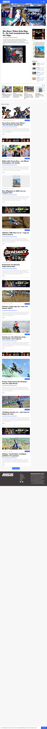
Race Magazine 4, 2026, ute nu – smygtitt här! (28, 96)
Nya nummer (9, 188)
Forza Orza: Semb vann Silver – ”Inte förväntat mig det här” (14, 124)
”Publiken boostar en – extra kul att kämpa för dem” (15, 413)
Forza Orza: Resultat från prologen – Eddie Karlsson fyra (6, 96)
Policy (21, 480)
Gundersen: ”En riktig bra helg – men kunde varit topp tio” (14, 338)
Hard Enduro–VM (11, 120)
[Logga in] (38, 1)
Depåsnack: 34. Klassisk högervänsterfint (11, 265)
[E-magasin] (41, 1)
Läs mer (3, 134)
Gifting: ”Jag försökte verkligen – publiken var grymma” (14, 455)
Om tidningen (22, 477)
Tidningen (12, 188)
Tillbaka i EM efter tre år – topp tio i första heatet (39, 96)
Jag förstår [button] (44, 727)
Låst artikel (26, 120)
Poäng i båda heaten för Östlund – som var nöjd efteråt (15, 382)
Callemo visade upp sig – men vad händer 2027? (15, 307)
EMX (7, 230)
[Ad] (38, 34)
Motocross (10, 230)
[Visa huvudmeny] (44, 1)
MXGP (11, 303)
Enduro (8, 28)
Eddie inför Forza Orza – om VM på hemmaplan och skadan (15, 162)
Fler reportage (16, 468)
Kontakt (21, 478)
